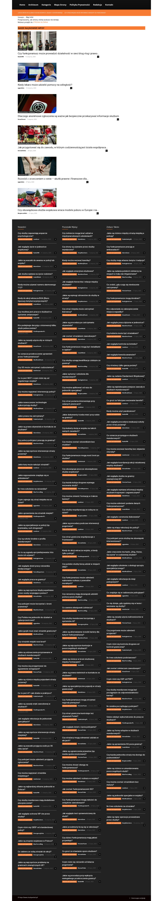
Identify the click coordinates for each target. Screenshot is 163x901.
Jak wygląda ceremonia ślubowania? (123, 517)
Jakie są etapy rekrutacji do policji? (123, 527)
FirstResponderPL (39, 331)
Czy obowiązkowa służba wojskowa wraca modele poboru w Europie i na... (58, 210)
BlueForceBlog (38, 492)
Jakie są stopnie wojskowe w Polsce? (35, 841)
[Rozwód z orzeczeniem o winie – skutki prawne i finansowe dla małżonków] (53, 166)
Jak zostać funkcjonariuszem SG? (78, 789)
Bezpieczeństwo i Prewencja (26, 112)
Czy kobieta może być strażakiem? (123, 333)
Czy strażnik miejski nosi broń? (32, 641)
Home (22, 4)
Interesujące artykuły (138, 898)
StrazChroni (21, 119)
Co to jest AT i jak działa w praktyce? (35, 693)
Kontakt (109, 4)
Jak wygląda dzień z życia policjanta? (79, 727)
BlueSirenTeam (38, 443)
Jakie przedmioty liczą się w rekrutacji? (80, 827)
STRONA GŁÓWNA (40, 22)
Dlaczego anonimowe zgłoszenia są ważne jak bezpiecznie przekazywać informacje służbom (68, 116)
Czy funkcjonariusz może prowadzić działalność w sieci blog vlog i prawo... (58, 53)
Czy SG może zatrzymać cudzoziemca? (36, 367)
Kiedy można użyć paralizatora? (121, 411)
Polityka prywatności (80, 4)
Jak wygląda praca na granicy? (32, 579)
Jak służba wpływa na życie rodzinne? (35, 274)
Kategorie (46, 4)
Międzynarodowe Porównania (26, 206)
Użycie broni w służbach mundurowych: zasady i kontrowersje (40, 13)
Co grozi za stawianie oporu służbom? (79, 851)
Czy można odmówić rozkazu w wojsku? (80, 778)
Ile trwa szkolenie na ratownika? (32, 489)
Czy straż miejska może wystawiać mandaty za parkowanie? (85, 13)
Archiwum (33, 4)
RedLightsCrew (38, 291)
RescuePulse (37, 672)
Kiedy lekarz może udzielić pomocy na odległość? (45, 84)
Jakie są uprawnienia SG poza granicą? (124, 744)
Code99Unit (37, 277)
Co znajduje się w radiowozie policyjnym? (125, 592)
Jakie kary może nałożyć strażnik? (33, 464)
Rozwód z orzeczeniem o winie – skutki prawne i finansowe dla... (53, 178)
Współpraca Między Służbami (26, 143)
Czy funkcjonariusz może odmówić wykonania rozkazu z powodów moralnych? (78, 580)
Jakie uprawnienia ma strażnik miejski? (35, 513)
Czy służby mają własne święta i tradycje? (126, 260)
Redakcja (97, 4)
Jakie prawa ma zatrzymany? (31, 416)
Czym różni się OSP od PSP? (120, 679)
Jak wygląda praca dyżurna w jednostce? (125, 322)
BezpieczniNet (22, 213)
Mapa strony (60, 4)
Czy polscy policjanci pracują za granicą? (36, 440)
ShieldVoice (37, 384)
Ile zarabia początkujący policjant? (122, 706)
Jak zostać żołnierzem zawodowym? (124, 668)
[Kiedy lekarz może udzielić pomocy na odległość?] (45, 72)
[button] (142, 5)
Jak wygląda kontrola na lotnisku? (122, 344)
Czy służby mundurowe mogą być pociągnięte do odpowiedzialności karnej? (122, 693)
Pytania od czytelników (25, 239)
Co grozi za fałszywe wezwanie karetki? (125, 400)
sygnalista (21, 88)
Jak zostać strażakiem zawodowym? (79, 336)
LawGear (36, 239)
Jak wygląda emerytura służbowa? (78, 271)
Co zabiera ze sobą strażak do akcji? (34, 851)
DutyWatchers (38, 481)
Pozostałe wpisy (23, 81)
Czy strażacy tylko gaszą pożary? (122, 365)
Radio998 (21, 57)
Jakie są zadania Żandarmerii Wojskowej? (126, 376)
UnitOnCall (36, 370)
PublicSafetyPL (38, 419)
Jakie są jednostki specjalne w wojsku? (125, 795)
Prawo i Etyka (22, 49)
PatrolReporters (38, 572)
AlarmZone (37, 266)
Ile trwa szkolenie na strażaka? (121, 806)
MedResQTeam (38, 360)
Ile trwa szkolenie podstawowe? (121, 657)
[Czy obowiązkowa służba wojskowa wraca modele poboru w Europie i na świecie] (58, 197)
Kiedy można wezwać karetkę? (76, 260)
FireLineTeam (82, 706)
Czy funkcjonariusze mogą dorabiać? (123, 298)
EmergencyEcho (38, 833)
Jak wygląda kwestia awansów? (121, 354)
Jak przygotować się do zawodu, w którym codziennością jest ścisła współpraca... (63, 147)
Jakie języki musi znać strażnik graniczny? (37, 631)
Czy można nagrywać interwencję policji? (36, 391)
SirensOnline (22, 150)
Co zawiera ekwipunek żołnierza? (77, 607)
